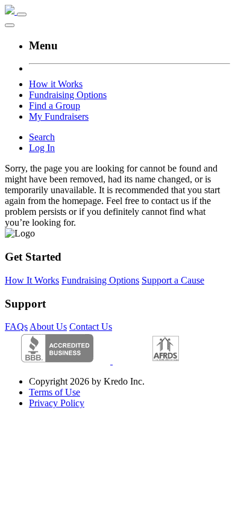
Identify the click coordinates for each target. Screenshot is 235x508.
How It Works (32, 280)
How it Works (56, 84)
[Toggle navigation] (22, 14)
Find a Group (54, 106)
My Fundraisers (59, 116)
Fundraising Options (68, 95)
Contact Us (90, 326)
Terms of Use (54, 392)
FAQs (16, 326)
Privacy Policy (56, 403)
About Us (48, 326)
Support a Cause (173, 280)
